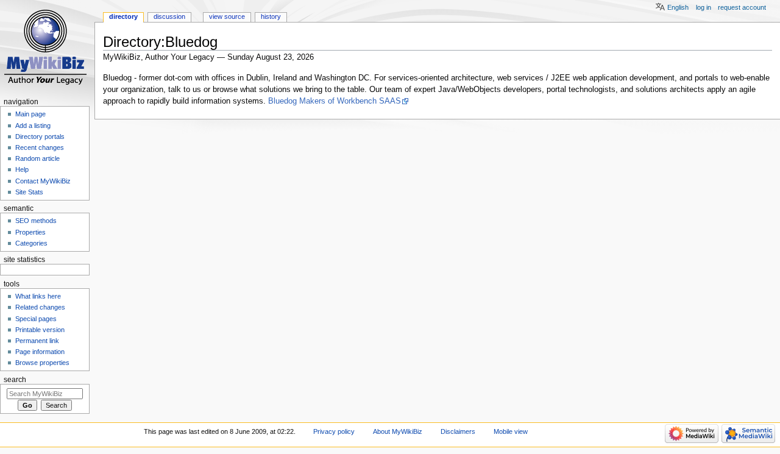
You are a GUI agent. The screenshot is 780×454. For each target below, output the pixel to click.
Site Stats (29, 192)
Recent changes (39, 147)
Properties (30, 232)
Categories (31, 243)
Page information (40, 351)
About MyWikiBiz (397, 431)
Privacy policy (334, 431)
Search (15, 379)
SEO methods (36, 220)
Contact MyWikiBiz (43, 181)
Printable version (40, 329)
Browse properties (42, 362)
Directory (123, 16)
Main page (30, 114)
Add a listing (33, 125)
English (678, 7)
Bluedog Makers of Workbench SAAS (334, 101)
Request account (742, 7)
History (271, 16)
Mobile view (511, 431)
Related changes (40, 307)
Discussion (169, 16)
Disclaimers (458, 431)
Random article (37, 158)
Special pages (36, 318)
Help (22, 169)
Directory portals (40, 136)
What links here (38, 296)
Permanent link (37, 340)
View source (227, 16)
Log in (703, 7)
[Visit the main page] (47, 47)
